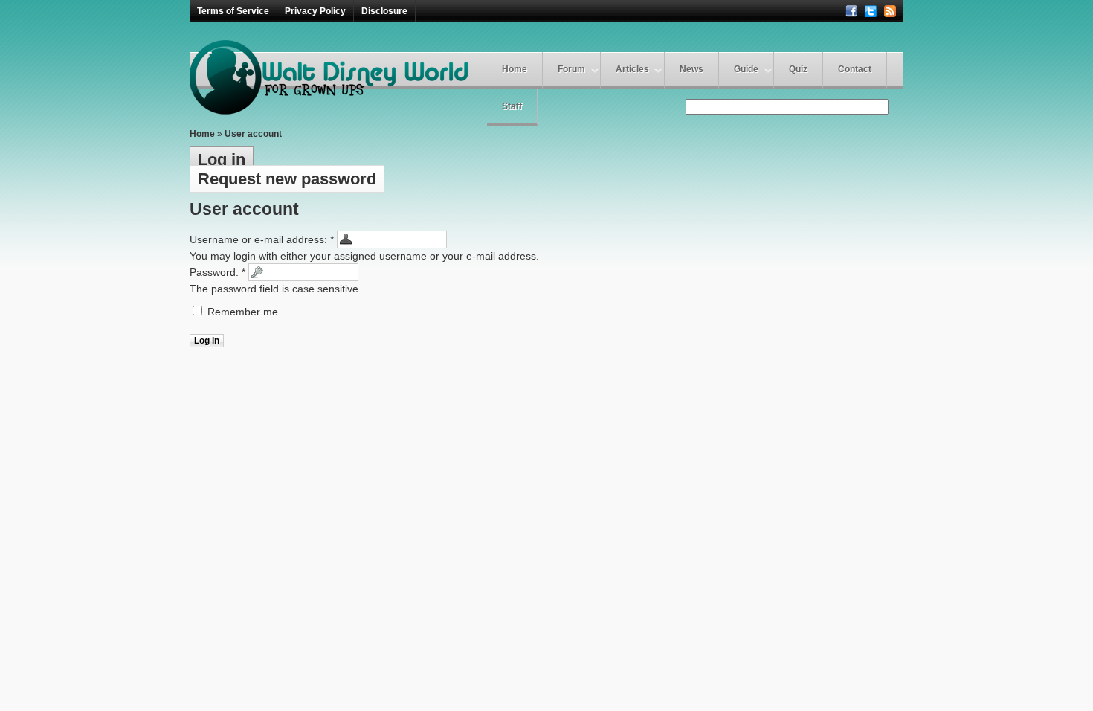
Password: (217, 272)
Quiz (798, 69)
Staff (512, 106)
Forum (571, 69)
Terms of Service (233, 11)
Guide (746, 69)
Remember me (241, 312)
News (691, 69)
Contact (854, 69)
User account (253, 133)
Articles (632, 69)
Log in (221, 159)
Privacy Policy (315, 11)
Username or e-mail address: (262, 239)
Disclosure (384, 11)
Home (514, 69)
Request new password (287, 179)
